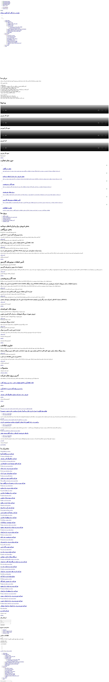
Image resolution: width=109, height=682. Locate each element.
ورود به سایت (5, 8)
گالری (8, 44)
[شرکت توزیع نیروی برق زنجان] (6, 466)
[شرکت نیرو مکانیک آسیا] (5, 451)
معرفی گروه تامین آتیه (11, 36)
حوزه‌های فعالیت (8, 21)
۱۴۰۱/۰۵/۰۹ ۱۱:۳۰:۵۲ (7, 414)
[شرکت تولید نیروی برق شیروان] (6, 539)
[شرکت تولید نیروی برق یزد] (5, 549)
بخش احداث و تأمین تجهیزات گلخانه (13, 31)
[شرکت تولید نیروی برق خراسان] (6, 529)
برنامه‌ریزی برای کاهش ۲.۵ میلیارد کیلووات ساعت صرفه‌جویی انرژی (19, 422)
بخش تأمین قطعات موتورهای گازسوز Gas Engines (16, 29)
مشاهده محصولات (3, 372)
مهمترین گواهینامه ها (11, 39)
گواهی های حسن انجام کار (12, 41)
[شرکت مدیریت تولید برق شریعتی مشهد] (8, 524)
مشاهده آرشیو (3, 444)
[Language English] (6, 2)
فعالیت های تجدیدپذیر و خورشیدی (16, 26)
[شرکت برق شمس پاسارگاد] (6, 578)
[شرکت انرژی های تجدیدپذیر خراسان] (7, 569)
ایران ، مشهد (5, 5)
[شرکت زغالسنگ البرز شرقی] (6, 456)
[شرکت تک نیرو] (3, 608)
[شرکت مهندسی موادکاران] (5, 520)
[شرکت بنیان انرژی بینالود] (5, 500)
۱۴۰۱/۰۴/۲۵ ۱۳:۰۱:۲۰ (7, 425)
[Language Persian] (6, 3)
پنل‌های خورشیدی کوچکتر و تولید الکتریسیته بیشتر (14, 433)
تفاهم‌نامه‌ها (9, 32)
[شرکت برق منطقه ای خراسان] (6, 588)
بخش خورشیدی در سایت (7, 630)
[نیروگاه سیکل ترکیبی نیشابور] (6, 554)
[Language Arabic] (6, 1)
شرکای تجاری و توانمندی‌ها (12, 38)
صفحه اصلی (7, 20)
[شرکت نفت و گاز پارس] (5, 544)
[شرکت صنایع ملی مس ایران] (6, 470)
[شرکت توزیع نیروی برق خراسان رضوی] (8, 593)
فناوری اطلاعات (10, 24)
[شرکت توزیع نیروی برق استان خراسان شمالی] (9, 603)
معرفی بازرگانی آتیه (11, 35)
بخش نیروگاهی (10, 22)
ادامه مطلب (2, 239)
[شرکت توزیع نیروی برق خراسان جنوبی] (8, 598)
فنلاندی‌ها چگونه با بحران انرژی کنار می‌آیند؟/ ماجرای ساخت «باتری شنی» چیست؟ (23, 411)
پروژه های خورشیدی (6, 219)
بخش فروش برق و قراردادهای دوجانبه (14, 30)
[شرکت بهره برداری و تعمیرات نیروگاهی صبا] (9, 480)
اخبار (6, 46)
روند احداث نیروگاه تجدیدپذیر (15, 27)
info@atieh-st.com (6, 4)
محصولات (4, 629)
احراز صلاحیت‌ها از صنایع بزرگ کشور (12, 675)
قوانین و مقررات (6, 633)
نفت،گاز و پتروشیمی (6, 218)
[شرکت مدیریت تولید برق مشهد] (6, 583)
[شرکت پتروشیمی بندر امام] (5, 534)
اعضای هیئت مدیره (10, 37)
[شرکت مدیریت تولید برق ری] (6, 564)
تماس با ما (7, 45)
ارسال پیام (2, 624)
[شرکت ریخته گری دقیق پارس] (6, 510)
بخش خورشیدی (10, 25)
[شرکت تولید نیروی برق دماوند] (6, 485)
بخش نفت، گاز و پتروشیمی (12, 23)
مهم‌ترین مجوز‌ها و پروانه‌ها (12, 40)
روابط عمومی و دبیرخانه (7, 413)
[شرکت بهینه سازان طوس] (5, 495)
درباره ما (6, 34)
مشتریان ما (7, 33)
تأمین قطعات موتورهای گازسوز (9, 220)
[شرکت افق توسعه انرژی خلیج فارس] (7, 461)
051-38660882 (5, 7)
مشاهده (1, 157)
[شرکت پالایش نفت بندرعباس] (6, 475)
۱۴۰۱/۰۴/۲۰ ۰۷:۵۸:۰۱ (7, 436)
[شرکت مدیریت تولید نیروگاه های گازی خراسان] (9, 559)
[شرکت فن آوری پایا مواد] (5, 505)
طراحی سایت (9, 650)
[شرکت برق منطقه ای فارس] (6, 490)
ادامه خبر (2, 418)
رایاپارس (2, 650)
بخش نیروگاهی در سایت (7, 631)
